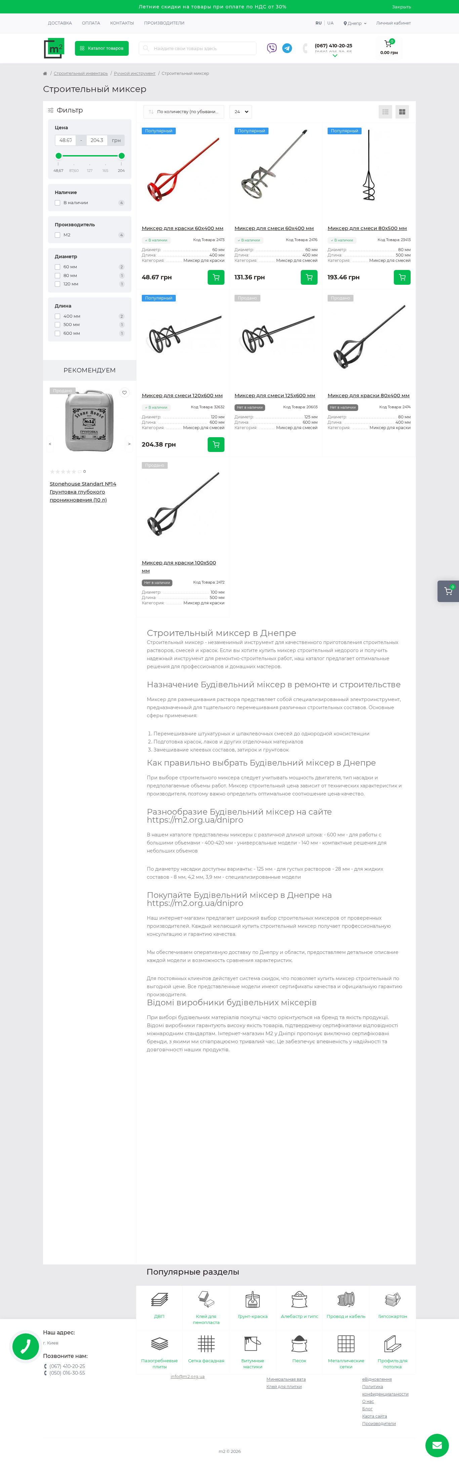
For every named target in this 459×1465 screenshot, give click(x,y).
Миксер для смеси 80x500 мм (367, 228)
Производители (164, 23)
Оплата (91, 23)
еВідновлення (377, 1379)
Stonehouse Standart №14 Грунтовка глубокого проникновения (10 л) (83, 491)
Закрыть (401, 6)
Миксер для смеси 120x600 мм (182, 395)
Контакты (122, 23)
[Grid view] (402, 112)
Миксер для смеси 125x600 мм (275, 395)
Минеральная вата (286, 1379)
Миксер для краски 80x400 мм (369, 395)
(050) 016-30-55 (333, 52)
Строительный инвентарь (81, 73)
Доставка (60, 23)
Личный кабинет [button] (393, 23)
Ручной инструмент (135, 73)
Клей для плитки (284, 1386)
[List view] (385, 112)
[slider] (58, 156)
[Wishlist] (125, 392)
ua (330, 23)
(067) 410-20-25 (333, 46)
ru (319, 23)
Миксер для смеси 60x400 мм (274, 228)
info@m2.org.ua (188, 1376)
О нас (368, 1401)
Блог (367, 1408)
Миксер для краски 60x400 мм (182, 228)
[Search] (146, 48)
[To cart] (216, 277)
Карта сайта (374, 1416)
